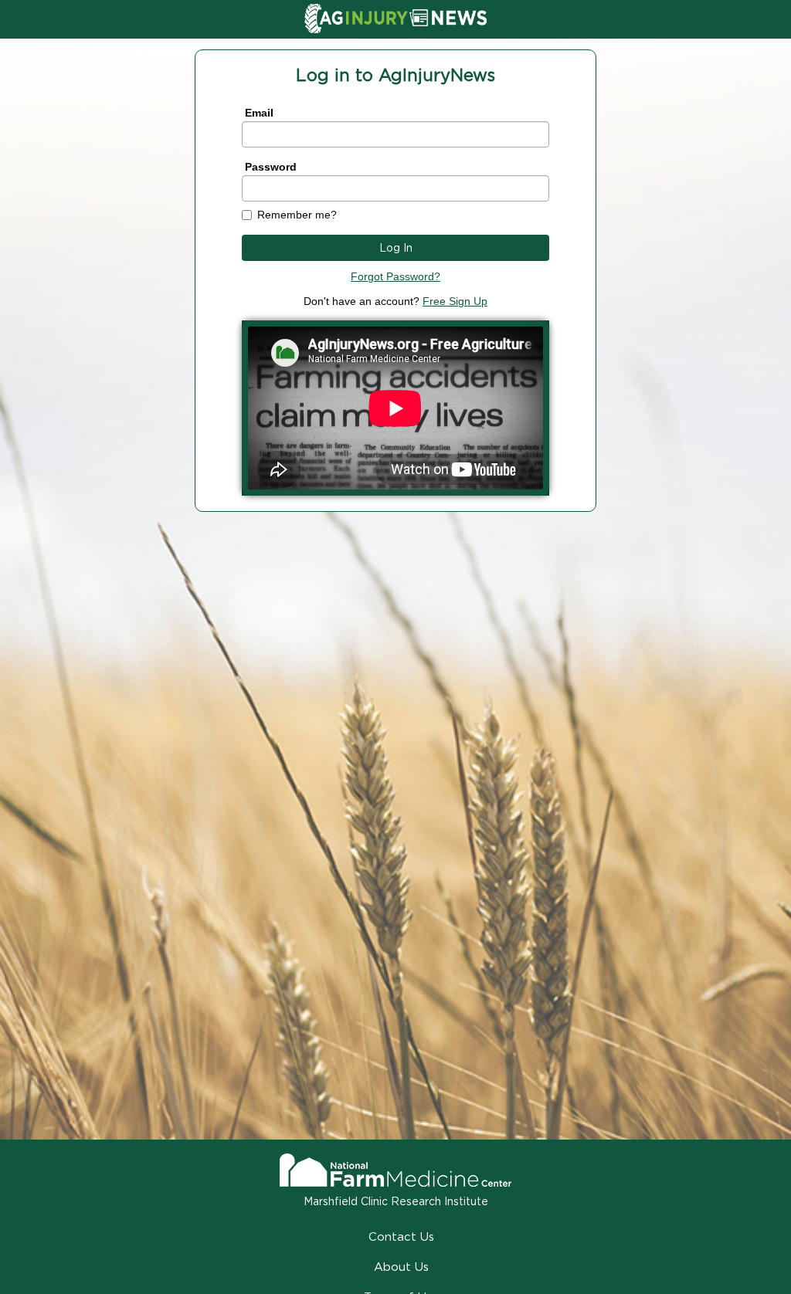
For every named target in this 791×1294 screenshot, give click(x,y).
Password (271, 167)
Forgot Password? (395, 276)
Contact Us (401, 1236)
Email (259, 113)
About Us (401, 1266)
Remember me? (297, 214)
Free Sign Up (455, 301)
